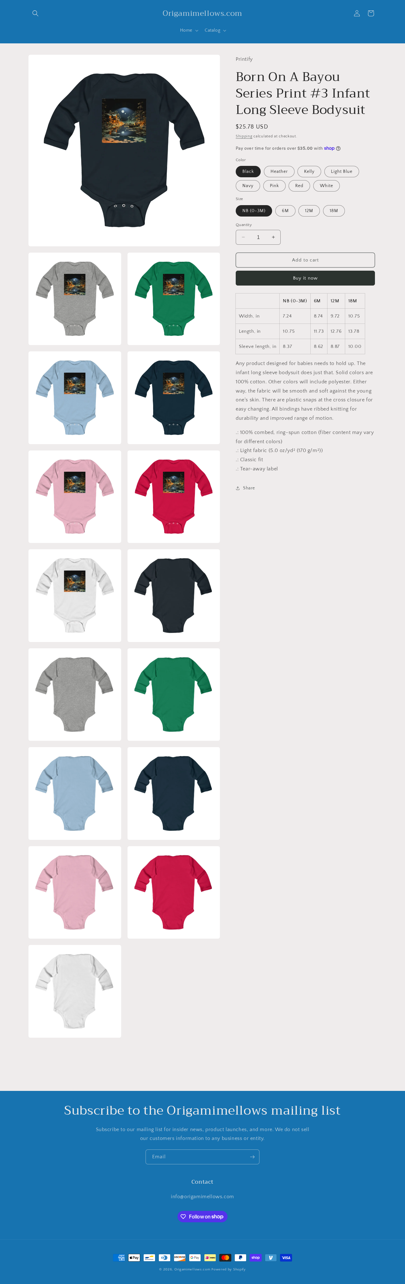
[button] (35, 13)
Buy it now (305, 278)
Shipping (244, 136)
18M (334, 210)
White (326, 185)
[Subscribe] (252, 1156)
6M (285, 210)
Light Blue (341, 171)
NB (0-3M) (253, 210)
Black (248, 171)
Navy (247, 185)
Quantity (244, 224)
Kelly (309, 171)
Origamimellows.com (192, 1269)
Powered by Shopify (228, 1269)
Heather (279, 171)
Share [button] (249, 488)
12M (309, 210)
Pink (274, 185)
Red (299, 185)
